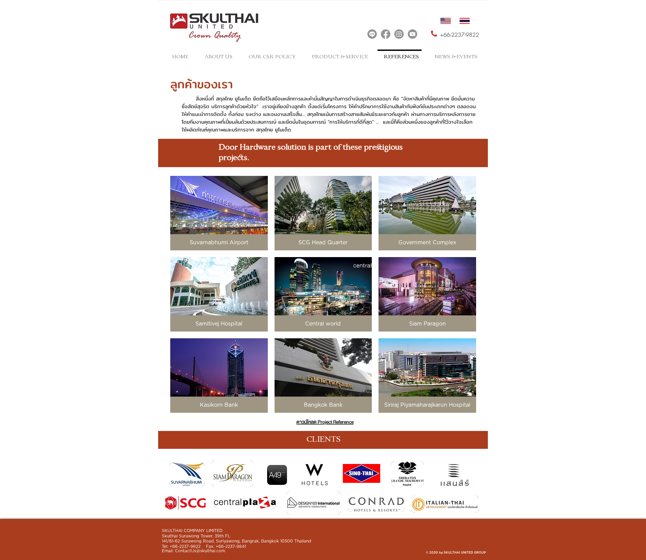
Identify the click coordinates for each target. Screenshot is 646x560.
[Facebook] (385, 34)
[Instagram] (399, 34)
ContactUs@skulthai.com (200, 551)
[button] (219, 213)
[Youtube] (412, 34)
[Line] (372, 34)
